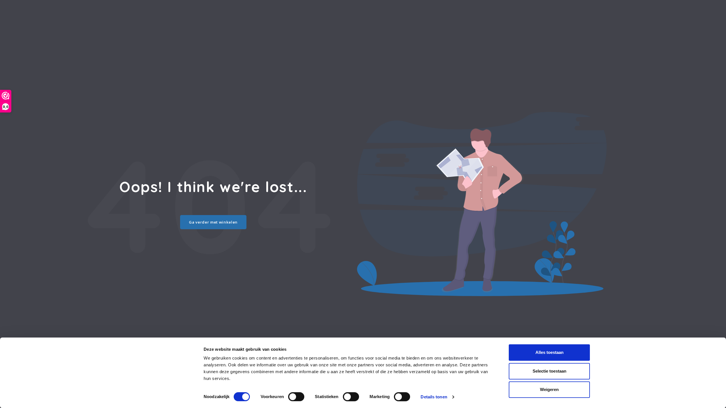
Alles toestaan (549, 352)
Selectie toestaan (549, 371)
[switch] (296, 396)
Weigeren (549, 389)
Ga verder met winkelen (213, 222)
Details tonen (434, 396)
